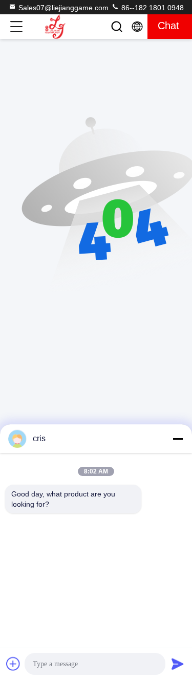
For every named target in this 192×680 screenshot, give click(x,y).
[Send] (177, 663)
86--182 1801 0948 (151, 8)
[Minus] (178, 439)
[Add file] (13, 663)
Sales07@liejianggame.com (63, 8)
